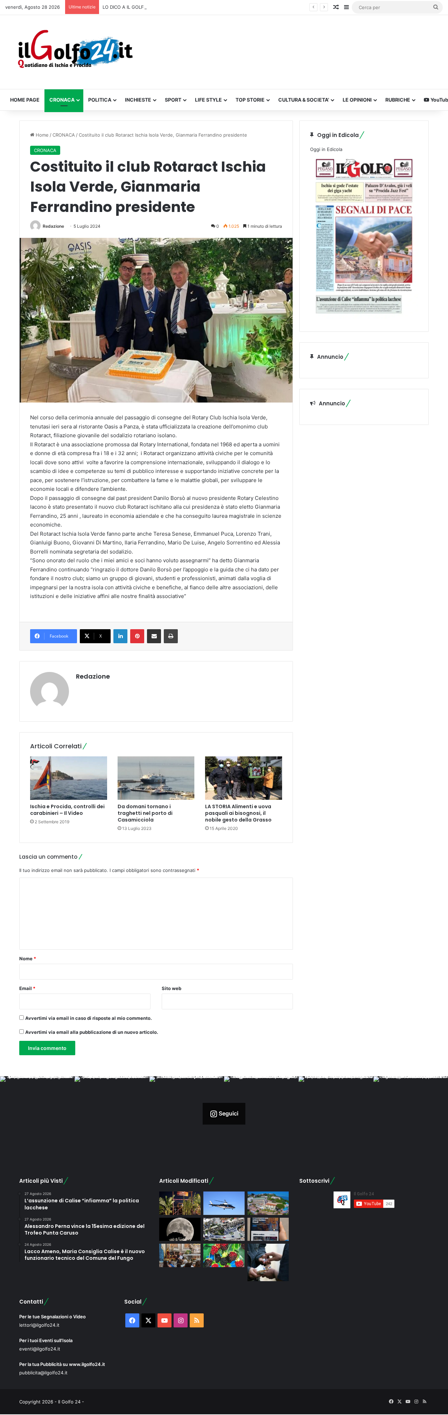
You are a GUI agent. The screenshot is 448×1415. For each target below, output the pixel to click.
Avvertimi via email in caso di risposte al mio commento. (88, 1018)
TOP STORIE (250, 100)
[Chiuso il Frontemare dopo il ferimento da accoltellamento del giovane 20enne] (180, 1203)
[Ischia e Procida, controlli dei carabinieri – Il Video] (68, 778)
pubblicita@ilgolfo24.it (43, 1372)
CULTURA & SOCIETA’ (303, 100)
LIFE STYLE (208, 100)
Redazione (53, 226)
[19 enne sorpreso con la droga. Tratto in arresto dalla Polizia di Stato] (268, 1262)
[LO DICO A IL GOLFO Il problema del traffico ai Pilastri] (224, 1229)
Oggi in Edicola (326, 149)
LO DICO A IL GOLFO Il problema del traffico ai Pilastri (160, 7)
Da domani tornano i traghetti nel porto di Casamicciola (145, 813)
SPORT (173, 100)
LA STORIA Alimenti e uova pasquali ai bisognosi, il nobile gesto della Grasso (238, 813)
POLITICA (99, 100)
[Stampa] (171, 636)
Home (41, 135)
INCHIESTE (138, 100)
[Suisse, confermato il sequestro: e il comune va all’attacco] (268, 1203)
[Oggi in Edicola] (364, 317)
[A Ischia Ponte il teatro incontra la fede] (180, 1255)
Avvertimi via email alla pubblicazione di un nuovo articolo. (91, 1032)
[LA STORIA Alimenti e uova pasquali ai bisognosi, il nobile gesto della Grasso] (243, 778)
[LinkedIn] (120, 636)
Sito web (171, 988)
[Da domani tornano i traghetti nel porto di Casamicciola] (156, 778)
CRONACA (62, 100)
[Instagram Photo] (37, 1113)
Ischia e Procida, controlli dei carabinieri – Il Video (67, 810)
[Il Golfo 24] (74, 52)
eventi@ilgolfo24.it (39, 1349)
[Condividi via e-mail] (154, 636)
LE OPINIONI (357, 100)
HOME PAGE (25, 100)
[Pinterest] (137, 636)
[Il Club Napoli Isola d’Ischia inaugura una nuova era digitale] (268, 1229)
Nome (27, 958)
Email (27, 988)
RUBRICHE (397, 100)
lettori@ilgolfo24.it (39, 1325)
